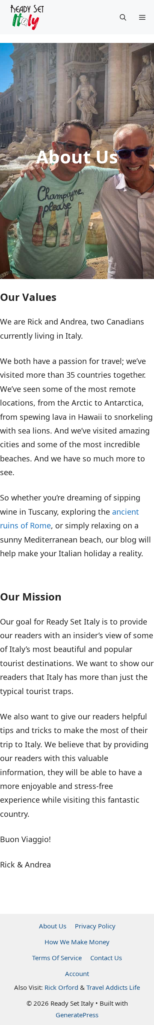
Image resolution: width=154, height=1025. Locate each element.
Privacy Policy (95, 926)
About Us (52, 926)
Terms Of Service (57, 957)
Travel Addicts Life (113, 987)
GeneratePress (77, 1014)
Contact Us (106, 957)
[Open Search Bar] (123, 17)
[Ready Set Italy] (27, 17)
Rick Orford (61, 987)
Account (77, 973)
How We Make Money (77, 941)
